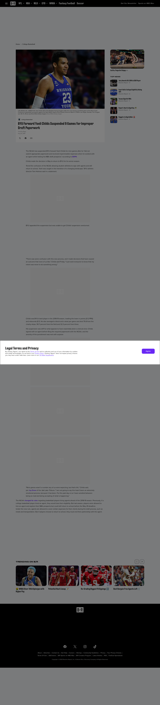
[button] (148, 351)
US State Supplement (46, 355)
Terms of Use (34, 351)
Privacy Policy (39, 353)
